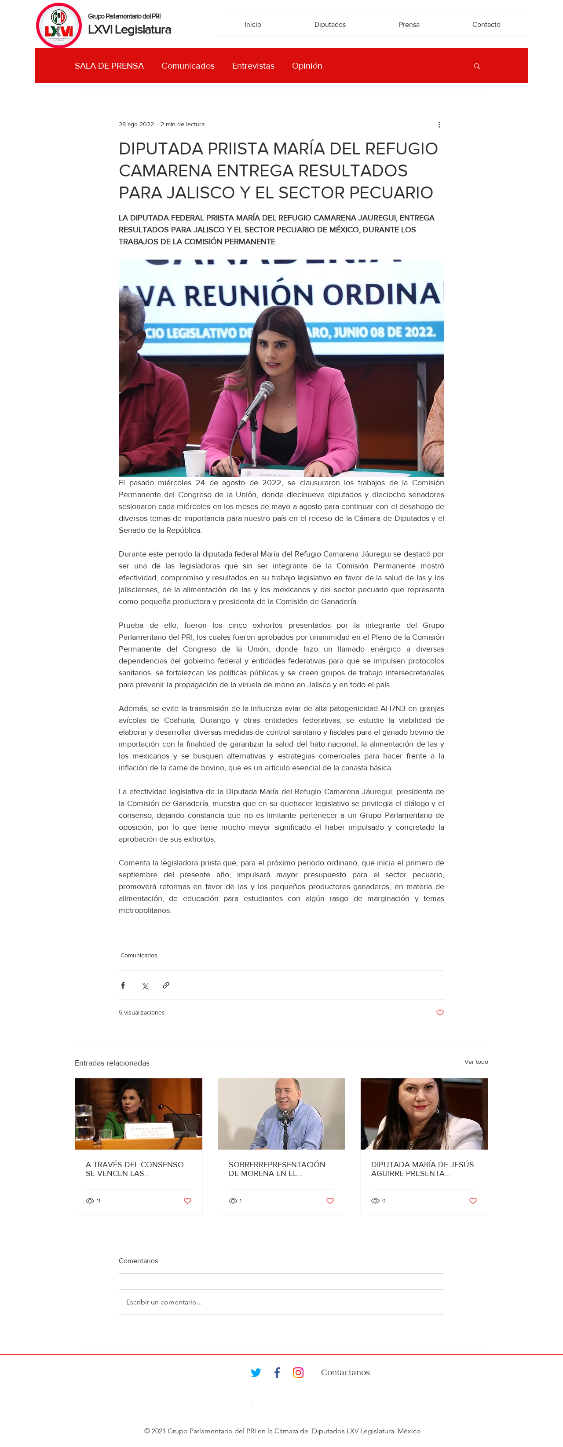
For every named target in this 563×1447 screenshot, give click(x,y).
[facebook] (277, 1372)
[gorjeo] (256, 1372)
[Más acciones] (439, 124)
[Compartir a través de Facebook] (123, 985)
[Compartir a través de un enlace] (166, 985)
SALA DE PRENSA (109, 65)
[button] (477, 65)
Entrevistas (253, 65)
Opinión (307, 65)
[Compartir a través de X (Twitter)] (144, 985)
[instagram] (298, 1372)
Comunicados (188, 65)
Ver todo (476, 1061)
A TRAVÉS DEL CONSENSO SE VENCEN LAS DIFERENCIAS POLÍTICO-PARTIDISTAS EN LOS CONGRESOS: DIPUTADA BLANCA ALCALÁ (135, 1169)
